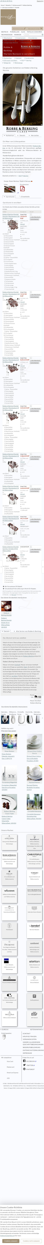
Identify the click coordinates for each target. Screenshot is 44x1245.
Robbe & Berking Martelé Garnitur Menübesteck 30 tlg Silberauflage (11, 456)
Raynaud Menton (34, 782)
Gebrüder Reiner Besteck (34, 912)
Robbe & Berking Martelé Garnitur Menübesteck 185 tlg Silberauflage (11, 216)
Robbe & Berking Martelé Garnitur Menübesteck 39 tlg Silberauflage (11, 408)
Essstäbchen (33, 38)
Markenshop (8, 58)
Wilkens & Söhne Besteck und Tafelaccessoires (9, 895)
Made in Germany (9, 40)
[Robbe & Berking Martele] (23, 100)
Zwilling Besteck (34, 1000)
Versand (22, 224)
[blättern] (1, 718)
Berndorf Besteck (34, 929)
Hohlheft (17, 665)
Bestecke (8, 5)
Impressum (27, 1053)
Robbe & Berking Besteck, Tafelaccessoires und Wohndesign (9, 861)
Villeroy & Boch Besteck (9, 1017)
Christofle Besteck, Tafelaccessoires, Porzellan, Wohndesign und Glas (34, 861)
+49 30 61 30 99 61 (6, 1)
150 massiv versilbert (7, 7)
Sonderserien (29, 58)
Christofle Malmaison (34, 811)
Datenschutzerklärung (32, 1050)
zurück (5, 1029)
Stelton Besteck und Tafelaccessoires (34, 966)
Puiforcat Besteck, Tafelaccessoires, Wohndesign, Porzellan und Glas (34, 845)
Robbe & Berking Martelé (6, 614)
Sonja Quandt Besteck (9, 912)
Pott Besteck (9, 929)
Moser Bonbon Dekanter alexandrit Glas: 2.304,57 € (8, 756)
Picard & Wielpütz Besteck (9, 982)
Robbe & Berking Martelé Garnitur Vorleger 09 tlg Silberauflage (11, 549)
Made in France (25, 40)
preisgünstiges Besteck (11, 43)
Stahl (25, 667)
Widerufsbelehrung (31, 1047)
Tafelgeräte (7, 63)
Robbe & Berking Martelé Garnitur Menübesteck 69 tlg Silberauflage (11, 360)
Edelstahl (18, 58)
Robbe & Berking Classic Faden (9, 812)
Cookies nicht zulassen (31, 1241)
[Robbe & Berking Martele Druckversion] (22, 190)
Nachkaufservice (27, 43)
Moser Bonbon (9, 751)
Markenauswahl (16, 5)
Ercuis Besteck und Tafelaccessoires (9, 878)
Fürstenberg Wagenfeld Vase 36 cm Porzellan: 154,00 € (9, 787)
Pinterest (30, 1069)
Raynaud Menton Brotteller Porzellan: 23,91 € (33, 787)
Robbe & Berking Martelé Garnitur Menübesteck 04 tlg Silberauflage (11, 518)
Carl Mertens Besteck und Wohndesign (9, 1001)
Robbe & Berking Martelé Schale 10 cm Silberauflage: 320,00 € (6, 622)
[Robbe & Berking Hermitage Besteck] (1, 567)
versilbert (15, 676)
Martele (17, 7)
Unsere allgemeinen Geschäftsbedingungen (32, 1043)
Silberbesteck (8, 38)
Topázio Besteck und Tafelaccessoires (34, 878)
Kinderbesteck (20, 38)
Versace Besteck (34, 982)
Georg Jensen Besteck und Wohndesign (9, 843)
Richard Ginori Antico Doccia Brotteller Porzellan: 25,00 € (34, 758)
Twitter (29, 1065)
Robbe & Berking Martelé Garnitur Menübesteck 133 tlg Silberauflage (11, 294)
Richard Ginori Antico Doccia (35, 752)
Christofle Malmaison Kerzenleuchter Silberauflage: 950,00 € (34, 816)
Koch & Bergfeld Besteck (34, 894)
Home (2, 5)
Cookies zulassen (10, 1241)
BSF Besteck (34, 1017)
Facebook (30, 1061)
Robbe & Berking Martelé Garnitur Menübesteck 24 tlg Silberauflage (11, 488)
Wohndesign (19, 63)
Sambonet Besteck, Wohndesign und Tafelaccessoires (34, 949)
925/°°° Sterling (26, 60)
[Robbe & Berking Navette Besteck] (42, 567)
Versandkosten (30, 1039)
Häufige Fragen (30, 1036)
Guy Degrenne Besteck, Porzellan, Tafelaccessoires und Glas (9, 949)
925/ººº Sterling (23, 176)
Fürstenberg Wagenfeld (9, 782)
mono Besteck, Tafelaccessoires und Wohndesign (9, 967)
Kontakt (26, 1033)
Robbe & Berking (27, 5)
